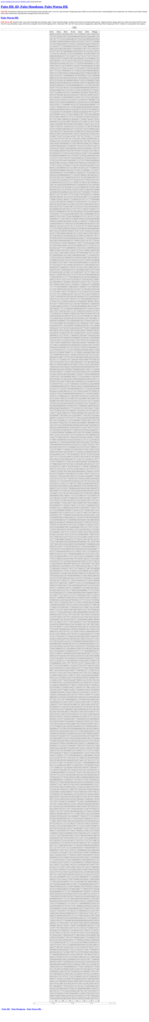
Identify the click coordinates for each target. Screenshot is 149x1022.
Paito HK (4, 11)
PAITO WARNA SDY (22, 2)
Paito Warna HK (10, 17)
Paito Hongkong (18, 1009)
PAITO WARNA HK (8, 2)
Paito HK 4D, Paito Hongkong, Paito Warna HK (34, 6)
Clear (74, 27)
